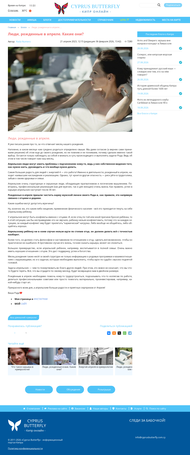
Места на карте (171, 19)
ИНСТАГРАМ (41, 299)
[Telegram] (130, 333)
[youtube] (180, 11)
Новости (15, 19)
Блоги (47, 19)
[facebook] (155, 11)
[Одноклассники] (114, 333)
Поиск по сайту (157, 408)
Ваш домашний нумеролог (23, 317)
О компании (33, 408)
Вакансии (80, 408)
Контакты (121, 408)
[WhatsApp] (124, 333)
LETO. (123, 19)
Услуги (137, 408)
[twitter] (165, 11)
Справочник (105, 19)
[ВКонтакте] (108, 333)
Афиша (31, 19)
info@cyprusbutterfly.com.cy (150, 437)
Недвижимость (145, 19)
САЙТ (24, 303)
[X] (119, 333)
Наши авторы (100, 408)
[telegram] (170, 11)
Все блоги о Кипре (147, 113)
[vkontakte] (175, 11)
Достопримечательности (74, 19)
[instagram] (160, 11)
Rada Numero (23, 41)
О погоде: (13, 10)
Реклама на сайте (57, 408)
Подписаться (173, 5)
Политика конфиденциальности (25, 448)
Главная (12, 27)
